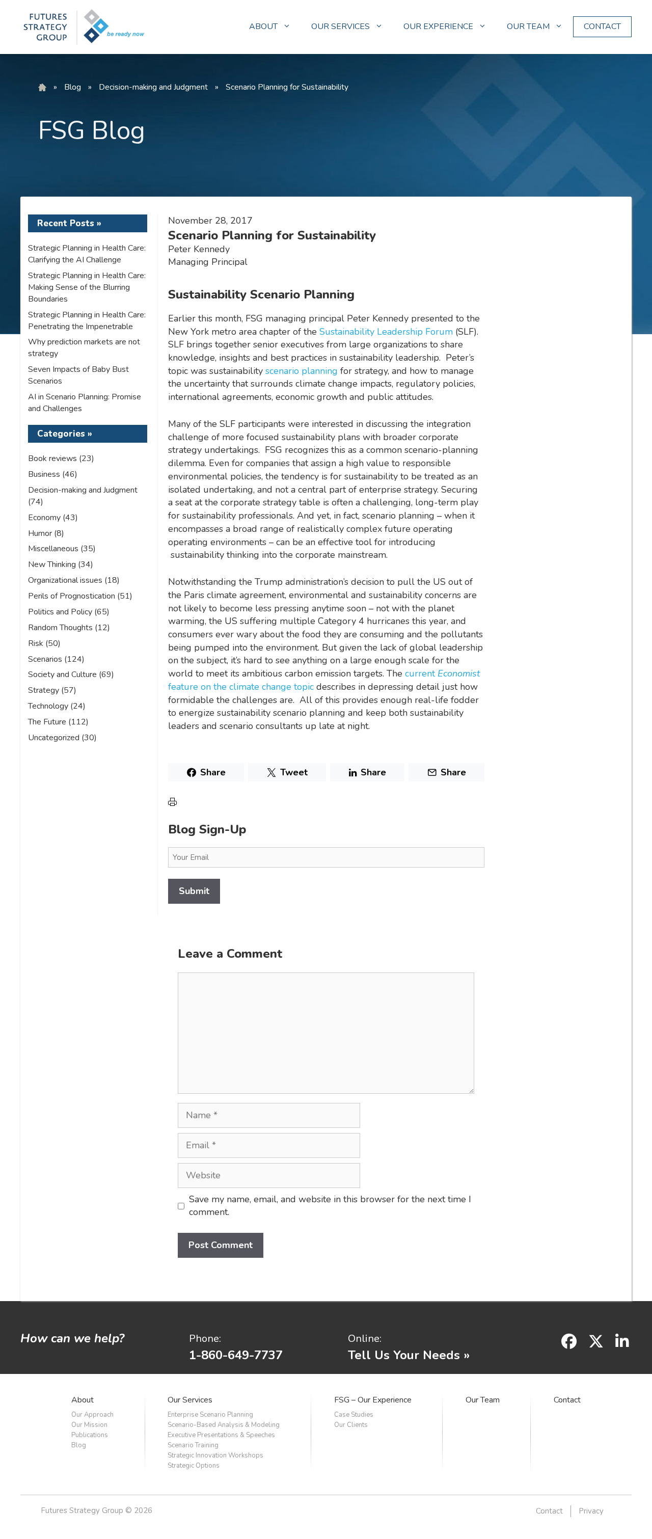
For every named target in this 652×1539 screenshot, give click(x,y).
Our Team (483, 1400)
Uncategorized (53, 737)
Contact (567, 1400)
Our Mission (89, 1424)
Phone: (205, 1338)
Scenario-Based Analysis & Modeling (224, 1424)
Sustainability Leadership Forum (386, 332)
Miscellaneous (53, 548)
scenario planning (301, 371)
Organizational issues (65, 580)
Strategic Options (194, 1465)
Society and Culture (62, 674)
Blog (72, 87)
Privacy (591, 1511)
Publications (89, 1435)
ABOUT (263, 26)
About (82, 1400)
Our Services (190, 1400)
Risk (35, 643)
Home (42, 88)
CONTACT (602, 26)
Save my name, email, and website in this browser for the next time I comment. (330, 1206)
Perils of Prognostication (71, 596)
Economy (44, 517)
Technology (48, 706)
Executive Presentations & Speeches (221, 1435)
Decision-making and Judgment (153, 87)
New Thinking (52, 564)
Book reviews (52, 458)
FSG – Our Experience (373, 1400)
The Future (47, 721)
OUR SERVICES (340, 26)
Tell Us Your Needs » (409, 1355)
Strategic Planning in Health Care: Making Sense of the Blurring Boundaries (87, 287)
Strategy (43, 690)
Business (44, 474)
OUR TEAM (528, 26)
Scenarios (45, 659)
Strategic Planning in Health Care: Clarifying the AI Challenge (87, 253)
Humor (40, 533)
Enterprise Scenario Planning (210, 1414)
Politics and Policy (60, 611)
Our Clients (351, 1424)
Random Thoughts (60, 627)
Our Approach (92, 1414)
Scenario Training (193, 1445)
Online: (365, 1338)
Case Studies (353, 1414)
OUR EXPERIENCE (438, 26)
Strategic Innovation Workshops (215, 1455)
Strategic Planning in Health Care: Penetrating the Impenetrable (87, 320)
